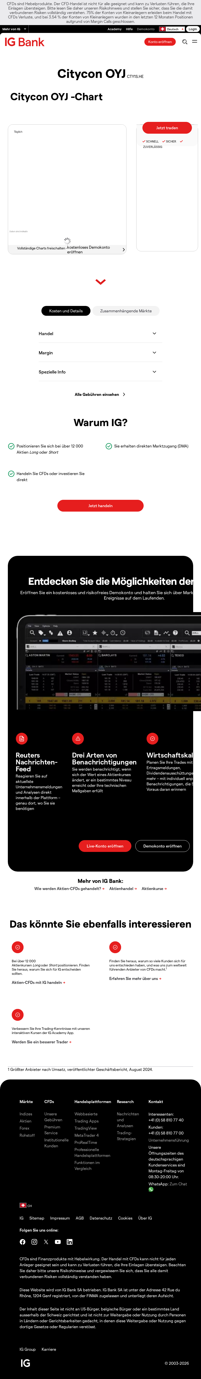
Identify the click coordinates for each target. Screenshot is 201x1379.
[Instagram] (34, 1242)
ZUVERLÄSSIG (152, 146)
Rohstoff (27, 1135)
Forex (24, 1128)
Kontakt (156, 1101)
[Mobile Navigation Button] (194, 42)
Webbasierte (86, 1113)
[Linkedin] (70, 1242)
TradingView (86, 1128)
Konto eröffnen (160, 42)
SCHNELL (152, 141)
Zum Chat (178, 1183)
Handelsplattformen (93, 1101)
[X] (46, 1242)
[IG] (25, 41)
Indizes (26, 1113)
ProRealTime (86, 1142)
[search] (184, 42)
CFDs (49, 1101)
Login (193, 29)
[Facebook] (22, 1242)
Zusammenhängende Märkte (126, 310)
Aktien (25, 1121)
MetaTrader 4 (87, 1135)
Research (125, 1101)
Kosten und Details (66, 310)
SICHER (171, 141)
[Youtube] (58, 1242)
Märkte (26, 1101)
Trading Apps (87, 1121)
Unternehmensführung (169, 1140)
